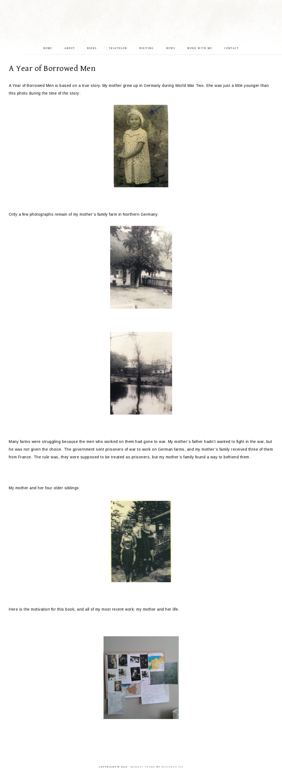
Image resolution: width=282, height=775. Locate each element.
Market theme (143, 766)
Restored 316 (172, 766)
